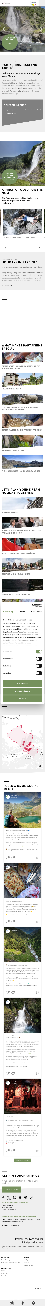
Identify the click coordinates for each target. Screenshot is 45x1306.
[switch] (39, 659)
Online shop (11, 114)
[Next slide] (39, 248)
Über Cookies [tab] (36, 612)
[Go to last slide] (6, 248)
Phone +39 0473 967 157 (29, 1238)
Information (6, 1268)
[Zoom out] (5, 721)
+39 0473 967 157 (11, 1209)
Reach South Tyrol (6, 1260)
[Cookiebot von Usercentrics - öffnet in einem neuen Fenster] (32, 605)
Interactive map (28, 1265)
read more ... (8, 203)
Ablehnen (22, 699)
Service (26, 1257)
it (38, 1288)
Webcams (26, 1262)
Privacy (25, 1246)
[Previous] (4, 29)
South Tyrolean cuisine (31, 273)
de (35, 1288)
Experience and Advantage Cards (10, 1262)
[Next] (40, 29)
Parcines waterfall (17, 91)
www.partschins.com (25, 915)
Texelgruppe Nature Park (28, 88)
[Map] (22, 742)
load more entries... (23, 1160)
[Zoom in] (5, 717)
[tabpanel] (22, 224)
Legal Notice (31, 1246)
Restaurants (4, 1273)
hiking (9, 273)
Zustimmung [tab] (8, 612)
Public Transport (5, 1276)
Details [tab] (22, 612)
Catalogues (27, 1260)
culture (4, 275)
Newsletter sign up (12, 1189)
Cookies (38, 1246)
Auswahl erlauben (22, 691)
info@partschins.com (32, 1242)
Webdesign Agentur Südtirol (4, 1289)
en (42, 1288)
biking (14, 273)
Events (3, 1271)
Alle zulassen (22, 683)
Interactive (5, 1257)
